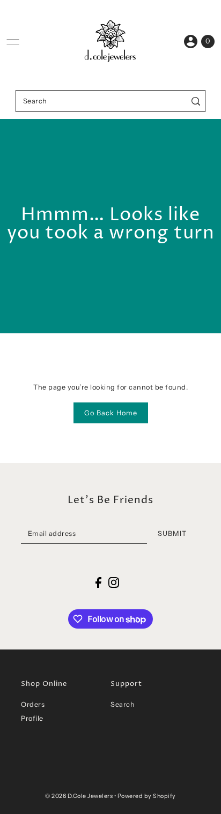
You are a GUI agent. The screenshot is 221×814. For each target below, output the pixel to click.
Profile (32, 718)
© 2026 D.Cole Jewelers (79, 796)
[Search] (195, 101)
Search (122, 704)
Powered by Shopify (146, 796)
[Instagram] (113, 582)
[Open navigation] (12, 41)
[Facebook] (98, 582)
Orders (33, 704)
